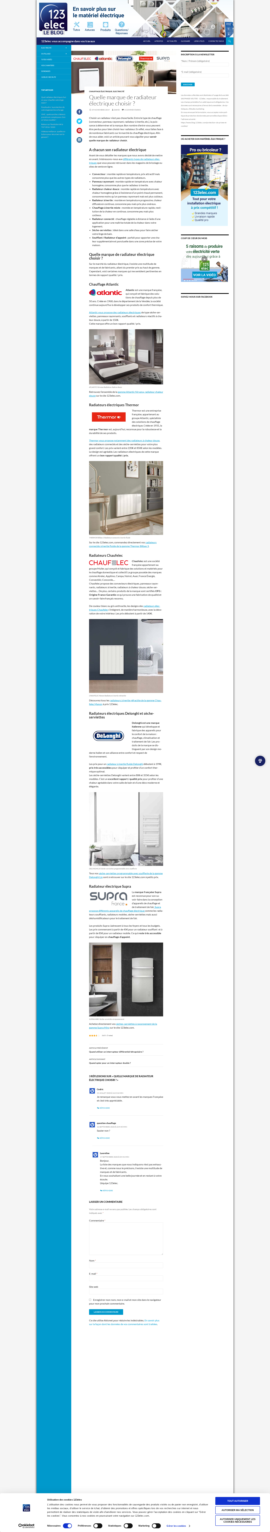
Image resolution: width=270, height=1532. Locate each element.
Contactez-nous (216, 41)
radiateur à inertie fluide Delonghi (125, 763)
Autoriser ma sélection (238, 1510)
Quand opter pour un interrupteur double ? (110, 1061)
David (117, 110)
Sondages (45, 71)
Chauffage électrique (100, 91)
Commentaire (97, 1220)
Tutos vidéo (46, 59)
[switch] (97, 1525)
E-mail (93, 1273)
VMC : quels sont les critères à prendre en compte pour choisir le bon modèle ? (53, 117)
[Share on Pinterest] (79, 132)
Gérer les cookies (176, 1526)
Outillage (45, 54)
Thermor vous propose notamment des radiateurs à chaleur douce (124, 440)
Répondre (105, 1108)
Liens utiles (199, 41)
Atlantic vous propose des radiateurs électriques (115, 312)
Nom (92, 1260)
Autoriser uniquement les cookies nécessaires (237, 1520)
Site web (93, 1286)
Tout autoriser (237, 1501)
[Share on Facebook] (79, 113)
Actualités (172, 41)
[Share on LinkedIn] (79, 141)
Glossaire (185, 41)
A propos (159, 41)
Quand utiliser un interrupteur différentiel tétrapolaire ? (116, 1050)
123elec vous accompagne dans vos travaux (68, 41)
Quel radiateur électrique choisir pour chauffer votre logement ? (53, 100)
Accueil (146, 41)
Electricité (118, 91)
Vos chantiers (47, 65)
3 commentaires (132, 110)
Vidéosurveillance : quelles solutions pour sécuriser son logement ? (53, 134)
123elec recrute (48, 77)
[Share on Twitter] (79, 123)
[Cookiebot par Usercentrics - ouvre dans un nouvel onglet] (26, 1526)
